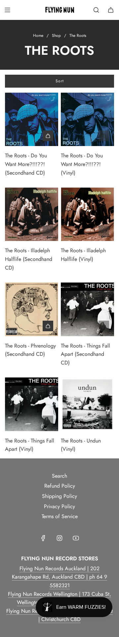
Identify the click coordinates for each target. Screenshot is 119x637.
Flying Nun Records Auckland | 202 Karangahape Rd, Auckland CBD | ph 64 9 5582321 (59, 577)
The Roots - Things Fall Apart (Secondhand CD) (85, 354)
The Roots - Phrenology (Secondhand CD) (30, 350)
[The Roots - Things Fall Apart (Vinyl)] (31, 404)
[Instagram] (59, 538)
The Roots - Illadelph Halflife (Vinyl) (83, 255)
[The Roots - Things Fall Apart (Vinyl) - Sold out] (31, 421)
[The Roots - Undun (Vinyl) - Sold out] (87, 421)
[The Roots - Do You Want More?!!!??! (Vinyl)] (87, 119)
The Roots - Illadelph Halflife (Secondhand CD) (28, 259)
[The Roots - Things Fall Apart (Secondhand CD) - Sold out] (87, 326)
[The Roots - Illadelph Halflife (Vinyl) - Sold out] (87, 230)
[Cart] (110, 10)
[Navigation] (7, 10)
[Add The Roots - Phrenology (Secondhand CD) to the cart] (48, 326)
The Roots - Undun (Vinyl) (81, 445)
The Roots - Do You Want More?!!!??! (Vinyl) (82, 164)
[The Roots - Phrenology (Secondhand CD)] (31, 309)
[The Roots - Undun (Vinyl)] (87, 404)
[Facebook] (43, 538)
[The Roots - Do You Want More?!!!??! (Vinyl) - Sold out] (87, 135)
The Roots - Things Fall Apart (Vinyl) (29, 445)
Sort (60, 81)
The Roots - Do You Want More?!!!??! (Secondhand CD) (26, 164)
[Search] (96, 10)
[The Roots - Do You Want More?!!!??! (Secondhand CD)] (31, 119)
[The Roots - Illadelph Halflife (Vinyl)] (87, 214)
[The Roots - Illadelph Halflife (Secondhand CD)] (31, 214)
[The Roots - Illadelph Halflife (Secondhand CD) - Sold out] (31, 230)
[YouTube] (75, 538)
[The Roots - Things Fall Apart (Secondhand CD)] (87, 309)
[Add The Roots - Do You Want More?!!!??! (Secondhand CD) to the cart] (48, 135)
